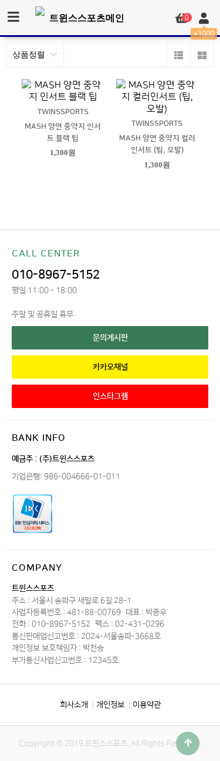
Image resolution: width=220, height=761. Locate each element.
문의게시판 (110, 337)
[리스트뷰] (178, 55)
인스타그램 (110, 396)
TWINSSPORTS (63, 112)
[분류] (13, 17)
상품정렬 (30, 54)
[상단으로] (187, 743)
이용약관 (147, 704)
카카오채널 (110, 366)
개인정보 (110, 704)
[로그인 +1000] (204, 19)
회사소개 (74, 704)
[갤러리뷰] (202, 55)
